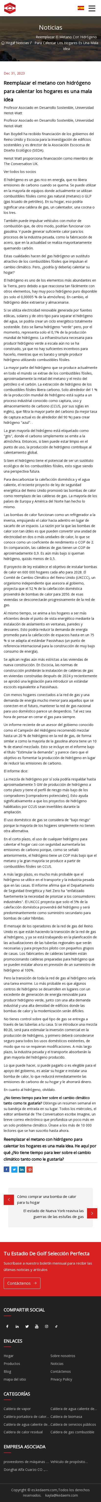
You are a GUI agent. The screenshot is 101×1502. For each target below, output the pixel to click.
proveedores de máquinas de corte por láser (27, 1462)
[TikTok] (56, 1326)
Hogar (9, 42)
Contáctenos (19, 1283)
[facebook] (7, 1326)
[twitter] (27, 1326)
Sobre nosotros (62, 1355)
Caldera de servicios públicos (73, 1424)
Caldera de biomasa (66, 1416)
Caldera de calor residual (23, 1432)
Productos (12, 1363)
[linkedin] (17, 1326)
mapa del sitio (15, 1379)
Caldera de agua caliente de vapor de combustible (72, 1409)
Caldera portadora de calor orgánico (25, 1417)
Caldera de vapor (17, 1408)
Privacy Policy (61, 1379)
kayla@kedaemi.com (61, 1495)
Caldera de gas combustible (72, 1432)
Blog (7, 1371)
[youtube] (36, 1326)
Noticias (22, 42)
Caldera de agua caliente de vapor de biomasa (26, 1425)
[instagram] (46, 1326)
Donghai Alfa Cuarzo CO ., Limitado (24, 1470)
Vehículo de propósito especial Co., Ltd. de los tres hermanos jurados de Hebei (72, 1462)
